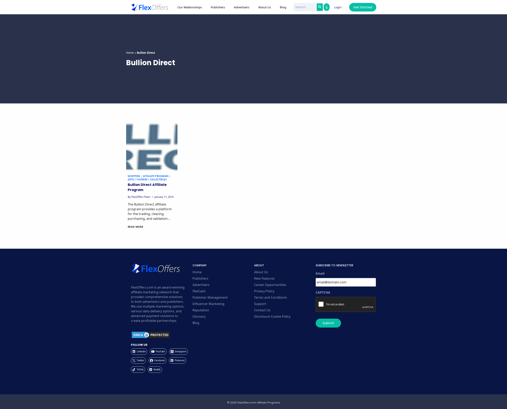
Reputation (201, 310)
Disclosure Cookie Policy (272, 316)
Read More (135, 226)
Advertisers (201, 285)
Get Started (362, 7)
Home (130, 52)
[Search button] (320, 7)
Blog (283, 7)
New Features (264, 278)
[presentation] (151, 145)
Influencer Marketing (208, 304)
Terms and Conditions (270, 297)
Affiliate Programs (156, 176)
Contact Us (262, 310)
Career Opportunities (270, 285)
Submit (328, 323)
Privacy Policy (264, 291)
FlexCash (199, 291)
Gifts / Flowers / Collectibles (147, 179)
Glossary (199, 316)
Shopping (134, 176)
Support (260, 304)
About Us (261, 272)
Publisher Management (210, 297)
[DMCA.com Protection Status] (161, 335)
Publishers (200, 278)
